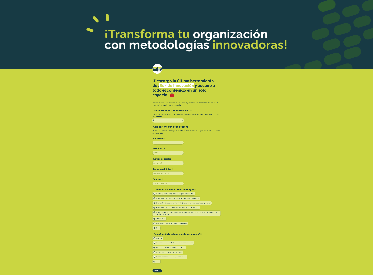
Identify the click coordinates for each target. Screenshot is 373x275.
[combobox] (168, 120)
